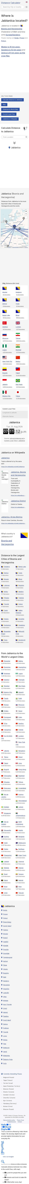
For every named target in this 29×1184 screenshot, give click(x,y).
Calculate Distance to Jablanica (12, 100)
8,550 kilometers (20, 375)
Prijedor (6, 598)
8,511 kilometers (7, 375)
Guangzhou (22, 667)
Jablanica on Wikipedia (10, 119)
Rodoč (5, 938)
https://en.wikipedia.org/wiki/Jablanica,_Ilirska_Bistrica (13, 523)
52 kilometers (20, 294)
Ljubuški (6, 993)
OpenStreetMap (15, 247)
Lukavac (7, 585)
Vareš (5, 1052)
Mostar (4, 292)
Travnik (6, 604)
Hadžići (5, 942)
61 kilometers (6, 306)
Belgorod (8, 1077)
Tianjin (6, 698)
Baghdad (21, 776)
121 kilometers (20, 306)
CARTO (26, 247)
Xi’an (5, 723)
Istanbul (5, 327)
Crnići (5, 1008)
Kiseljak (5, 945)
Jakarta (4, 384)
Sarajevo (19, 292)
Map (4, 104)
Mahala (5, 1000)
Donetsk (9, 1095)
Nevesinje (6, 985)
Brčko (6, 592)
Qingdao (7, 782)
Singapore (7, 813)
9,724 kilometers (7, 398)
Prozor (22, 38)
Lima (20, 763)
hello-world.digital (8, 1157)
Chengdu (21, 680)
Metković (6, 1048)
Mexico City (6, 396)
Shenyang (7, 788)
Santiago (21, 849)
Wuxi (5, 886)
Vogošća (6, 989)
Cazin (6, 610)
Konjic (17, 38)
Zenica (4, 304)
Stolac (5, 1040)
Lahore (20, 807)
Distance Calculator (10, 3)
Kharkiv (8, 1092)
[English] (26, 2)
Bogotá (4, 373)
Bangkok (21, 836)
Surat (5, 874)
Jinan (5, 893)
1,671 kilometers (20, 329)
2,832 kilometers (20, 341)
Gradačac (21, 625)
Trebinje (21, 598)
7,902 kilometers (20, 364)
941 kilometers (7, 329)
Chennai (21, 861)
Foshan (20, 730)
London (18, 327)
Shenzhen (7, 667)
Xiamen (20, 868)
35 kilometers (6, 294)
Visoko (6, 619)
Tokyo (18, 396)
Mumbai (18, 350)
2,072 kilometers (7, 341)
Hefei (5, 843)
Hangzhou (7, 730)
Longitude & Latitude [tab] (9, 412)
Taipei (18, 373)
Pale (4, 1044)
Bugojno (21, 585)
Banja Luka (6, 315)
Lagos (4, 350)
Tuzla (17, 304)
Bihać (17, 315)
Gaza (11, 1086)
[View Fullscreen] (26, 217)
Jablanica (5, 458)
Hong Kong (22, 769)
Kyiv (7, 1100)
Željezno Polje (7, 1059)
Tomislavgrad (7, 957)
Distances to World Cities (10, 109)
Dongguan (7, 717)
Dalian (6, 849)
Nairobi (20, 880)
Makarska (6, 1055)
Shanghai (7, 661)
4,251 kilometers (7, 352)
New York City (7, 361)
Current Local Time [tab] (8, 409)
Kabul (6, 880)
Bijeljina (20, 592)
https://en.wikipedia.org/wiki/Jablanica (12, 466)
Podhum (6, 1028)
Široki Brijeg (7, 922)
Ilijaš (4, 977)
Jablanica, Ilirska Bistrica (11, 517)
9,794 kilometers (20, 398)
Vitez (5, 997)
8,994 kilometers (7, 387)
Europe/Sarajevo (13, 35)
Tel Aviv (8, 1083)
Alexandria (7, 830)
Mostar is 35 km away (10, 47)
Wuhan (6, 705)
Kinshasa (7, 673)
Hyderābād (22, 788)
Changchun (8, 855)
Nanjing (21, 723)
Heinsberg (10, 1103)
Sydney (6, 836)
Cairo (20, 717)
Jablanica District (18, 501)
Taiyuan (21, 893)
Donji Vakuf (7, 1020)
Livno (5, 1036)
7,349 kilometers (7, 364)
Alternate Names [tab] (8, 416)
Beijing (18, 361)
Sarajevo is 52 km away (11, 50)
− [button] (26, 214)
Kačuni (5, 961)
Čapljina (5, 1016)
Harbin (20, 830)
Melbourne (22, 843)
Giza (19, 886)
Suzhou (20, 794)
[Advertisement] (14, 73)
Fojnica (5, 930)
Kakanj (5, 1012)
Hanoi (20, 757)
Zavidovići (21, 640)
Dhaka (6, 711)
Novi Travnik (7, 1004)
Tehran (18, 338)
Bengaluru (21, 751)
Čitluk (5, 965)
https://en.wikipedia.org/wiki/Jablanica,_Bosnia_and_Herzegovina (18, 495)
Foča (5, 640)
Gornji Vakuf (7, 926)
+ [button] (26, 211)
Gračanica (7, 625)
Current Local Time (9, 114)
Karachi (20, 692)
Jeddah (6, 861)
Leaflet (9, 247)
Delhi (20, 698)
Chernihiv (9, 1098)
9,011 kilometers (20, 387)
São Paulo (19, 384)
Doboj (20, 604)
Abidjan (6, 807)
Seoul (20, 711)
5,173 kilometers (20, 352)
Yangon (21, 874)
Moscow (5, 338)
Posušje (5, 949)
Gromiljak (6, 953)
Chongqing (7, 776)
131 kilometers (6, 317)
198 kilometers (20, 317)
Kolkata (6, 868)
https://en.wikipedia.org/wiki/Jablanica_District (18, 507)
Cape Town (22, 855)
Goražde (21, 619)
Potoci (3, 41)
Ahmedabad (22, 801)
